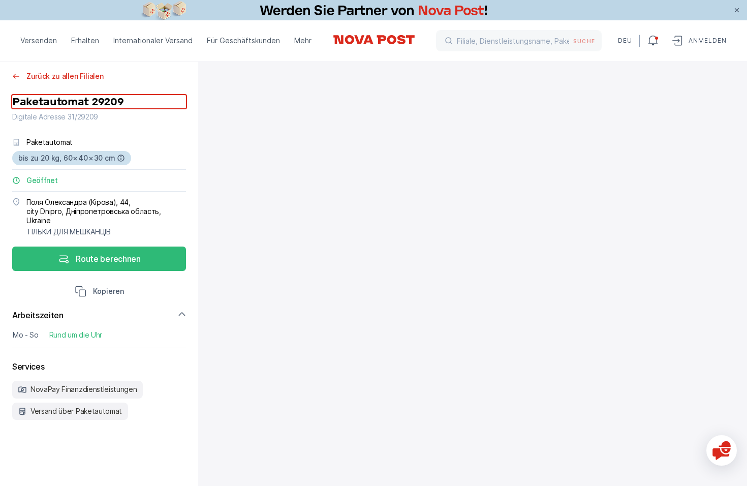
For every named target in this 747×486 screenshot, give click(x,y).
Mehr (303, 40)
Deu (624, 40)
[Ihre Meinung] (721, 450)
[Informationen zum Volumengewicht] (121, 158)
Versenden (38, 40)
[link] (373, 10)
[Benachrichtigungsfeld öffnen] (653, 41)
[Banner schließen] (737, 10)
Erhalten (85, 40)
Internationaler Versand (153, 40)
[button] (99, 292)
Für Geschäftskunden (243, 40)
